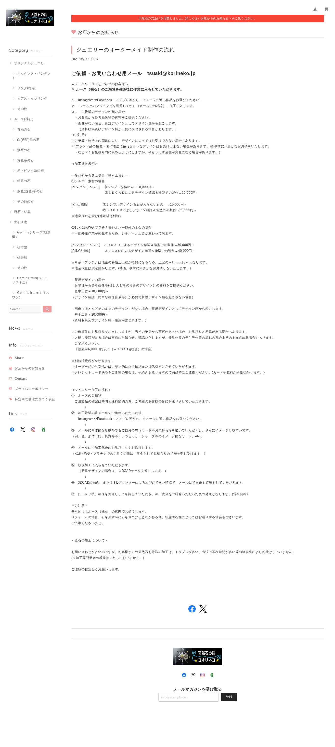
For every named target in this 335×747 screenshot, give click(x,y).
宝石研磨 (20, 222)
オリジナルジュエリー (30, 63)
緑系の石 (23, 181)
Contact (21, 378)
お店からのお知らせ (30, 368)
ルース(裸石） (24, 119)
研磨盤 (22, 247)
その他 (22, 109)
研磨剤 (22, 257)
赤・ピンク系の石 (30, 170)
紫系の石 (23, 150)
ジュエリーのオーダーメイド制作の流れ (125, 49)
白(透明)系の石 (28, 140)
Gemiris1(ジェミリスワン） (30, 295)
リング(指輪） (27, 88)
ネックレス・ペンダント (31, 76)
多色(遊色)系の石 (30, 191)
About (19, 358)
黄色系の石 (25, 160)
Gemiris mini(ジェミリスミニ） (30, 280)
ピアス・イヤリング (32, 98)
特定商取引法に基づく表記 (35, 399)
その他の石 (25, 201)
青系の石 (23, 129)
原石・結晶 (22, 212)
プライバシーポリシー (31, 389)
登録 (229, 697)
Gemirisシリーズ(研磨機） (31, 235)
